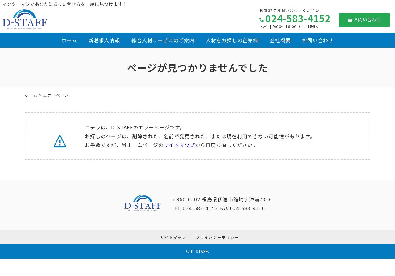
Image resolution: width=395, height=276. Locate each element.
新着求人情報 (104, 40)
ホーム (69, 40)
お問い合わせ (367, 19)
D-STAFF (199, 251)
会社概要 (280, 40)
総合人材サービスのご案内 (162, 40)
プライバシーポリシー (217, 237)
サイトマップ (179, 144)
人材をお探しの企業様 (232, 40)
